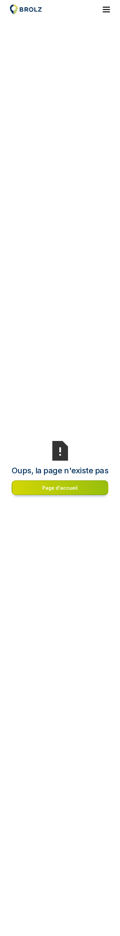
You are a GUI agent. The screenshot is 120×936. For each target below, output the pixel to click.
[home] (31, 9)
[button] (106, 9)
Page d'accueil (60, 488)
